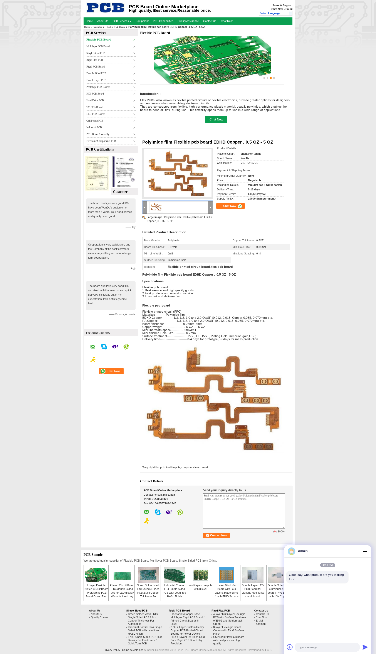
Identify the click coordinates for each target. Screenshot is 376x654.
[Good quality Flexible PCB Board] (97, 190)
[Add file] (290, 647)
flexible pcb (173, 467)
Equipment (142, 21)
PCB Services (120, 21)
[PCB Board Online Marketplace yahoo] (115, 347)
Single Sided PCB (95, 53)
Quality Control (99, 617)
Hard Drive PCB (95, 100)
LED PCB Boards (95, 113)
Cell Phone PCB (94, 120)
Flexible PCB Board (115, 27)
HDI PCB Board (95, 93)
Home (89, 21)
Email (288, 9)
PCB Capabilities (163, 21)
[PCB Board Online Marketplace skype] (104, 347)
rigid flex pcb (156, 467)
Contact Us (209, 21)
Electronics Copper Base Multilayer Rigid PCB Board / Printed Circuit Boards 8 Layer (187, 619)
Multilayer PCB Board (98, 46)
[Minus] (365, 551)
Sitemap (261, 623)
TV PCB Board (94, 107)
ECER (268, 650)
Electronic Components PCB (101, 140)
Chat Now (277, 9)
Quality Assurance (188, 21)
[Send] (365, 647)
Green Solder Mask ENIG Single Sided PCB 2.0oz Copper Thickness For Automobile (148, 593)
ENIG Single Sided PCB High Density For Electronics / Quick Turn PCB (145, 640)
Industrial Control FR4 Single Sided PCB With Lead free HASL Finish (145, 630)
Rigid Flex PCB (94, 59)
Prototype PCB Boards (98, 86)
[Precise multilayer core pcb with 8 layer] (201, 575)
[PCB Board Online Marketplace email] (93, 347)
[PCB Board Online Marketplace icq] (126, 347)
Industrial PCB (94, 127)
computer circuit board (194, 467)
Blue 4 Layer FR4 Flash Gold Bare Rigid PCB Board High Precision (188, 640)
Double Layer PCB (96, 80)
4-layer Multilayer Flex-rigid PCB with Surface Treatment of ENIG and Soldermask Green (230, 619)
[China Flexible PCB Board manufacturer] (105, 12)
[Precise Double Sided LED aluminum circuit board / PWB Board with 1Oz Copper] (279, 575)
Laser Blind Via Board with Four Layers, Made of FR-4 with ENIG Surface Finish (227, 593)
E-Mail (260, 620)
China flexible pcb (132, 650)
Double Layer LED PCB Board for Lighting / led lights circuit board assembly (253, 593)
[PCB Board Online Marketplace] (290, 13)
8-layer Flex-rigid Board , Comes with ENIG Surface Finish (228, 630)
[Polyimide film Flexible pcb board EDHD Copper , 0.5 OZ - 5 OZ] (178, 173)
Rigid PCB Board (95, 66)
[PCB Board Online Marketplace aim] (93, 360)
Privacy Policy (112, 650)
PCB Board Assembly (97, 134)
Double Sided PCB (96, 73)
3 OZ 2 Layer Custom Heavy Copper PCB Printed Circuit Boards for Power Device (187, 630)
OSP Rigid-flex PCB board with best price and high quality (228, 640)
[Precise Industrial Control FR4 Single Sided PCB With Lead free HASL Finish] (174, 575)
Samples (98, 27)
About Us (102, 21)
